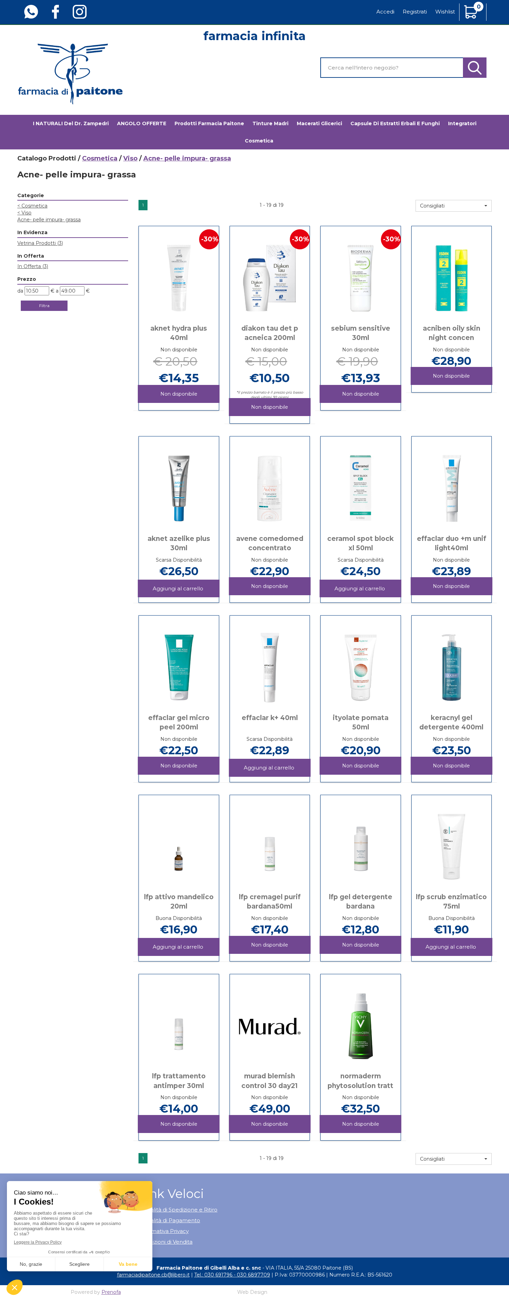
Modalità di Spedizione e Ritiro (178, 1209)
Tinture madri (270, 123)
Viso (130, 158)
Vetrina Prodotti (40, 243)
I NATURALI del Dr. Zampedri (71, 123)
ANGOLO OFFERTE (141, 123)
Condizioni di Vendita (166, 1241)
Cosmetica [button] (259, 141)
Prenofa (111, 1292)
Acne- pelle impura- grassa (49, 220)
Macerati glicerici (319, 123)
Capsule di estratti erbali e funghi (395, 123)
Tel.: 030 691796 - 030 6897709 (232, 1275)
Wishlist (445, 11)
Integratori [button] (462, 123)
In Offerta (32, 266)
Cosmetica (99, 158)
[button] (454, 206)
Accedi (385, 11)
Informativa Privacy (164, 1231)
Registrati (415, 11)
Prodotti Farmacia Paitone (209, 123)
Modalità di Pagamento (169, 1220)
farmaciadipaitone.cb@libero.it (153, 1275)
